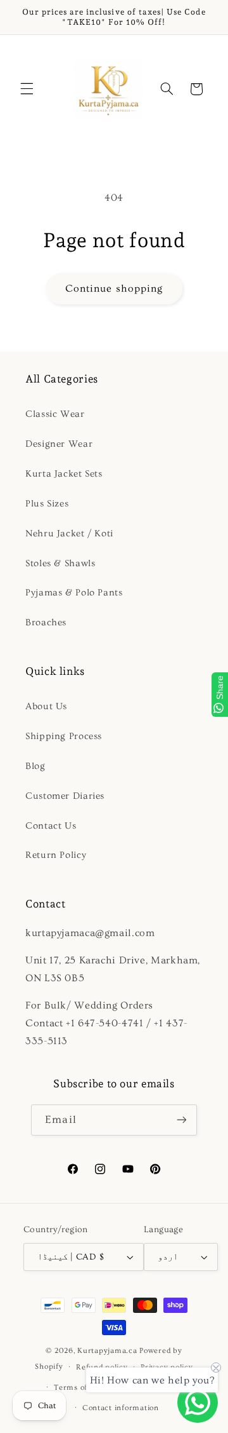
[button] (26, 89)
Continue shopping (114, 288)
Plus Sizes (46, 503)
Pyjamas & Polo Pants (74, 592)
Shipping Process (63, 736)
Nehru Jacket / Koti (69, 533)
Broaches (45, 622)
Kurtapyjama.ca (107, 1351)
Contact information (120, 1408)
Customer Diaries (64, 796)
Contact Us (50, 825)
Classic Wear (55, 414)
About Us (46, 706)
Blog (35, 766)
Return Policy (55, 855)
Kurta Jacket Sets (64, 473)
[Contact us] (197, 1402)
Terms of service (85, 1387)
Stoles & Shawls (60, 563)
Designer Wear (58, 443)
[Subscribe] (181, 1120)
